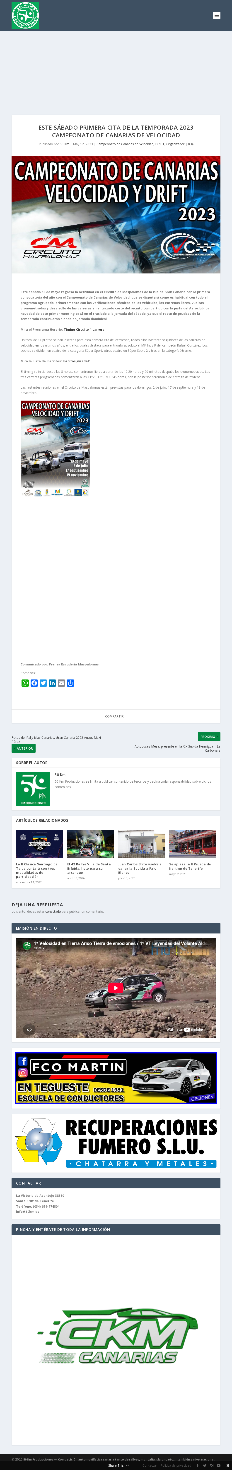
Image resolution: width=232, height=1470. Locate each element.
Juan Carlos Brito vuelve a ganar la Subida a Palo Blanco (140, 868)
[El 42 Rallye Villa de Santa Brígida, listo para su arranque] (90, 844)
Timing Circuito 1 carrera (84, 329)
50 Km (64, 144)
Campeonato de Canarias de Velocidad (125, 144)
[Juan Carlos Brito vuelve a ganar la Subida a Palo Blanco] (141, 844)
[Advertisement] (116, 65)
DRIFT (159, 144)
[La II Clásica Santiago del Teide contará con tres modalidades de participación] (39, 844)
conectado (53, 911)
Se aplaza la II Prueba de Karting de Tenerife (190, 866)
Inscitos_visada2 (76, 361)
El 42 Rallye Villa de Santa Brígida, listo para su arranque (89, 868)
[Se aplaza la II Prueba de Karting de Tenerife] (192, 844)
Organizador (175, 144)
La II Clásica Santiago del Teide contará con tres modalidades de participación (37, 870)
